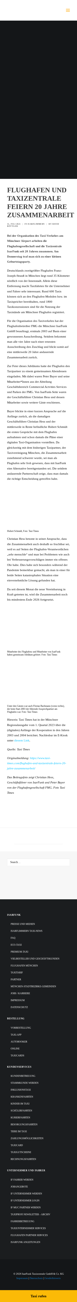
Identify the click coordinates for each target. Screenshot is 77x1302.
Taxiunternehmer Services (28, 1228)
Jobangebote (19, 1186)
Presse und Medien (23, 924)
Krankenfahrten (22, 1096)
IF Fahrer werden (22, 1179)
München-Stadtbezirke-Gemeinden (33, 986)
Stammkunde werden (24, 1083)
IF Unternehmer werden (26, 1193)
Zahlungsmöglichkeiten (27, 1138)
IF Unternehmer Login (25, 1200)
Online (15, 1048)
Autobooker (19, 1041)
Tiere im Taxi (19, 1131)
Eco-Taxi (16, 944)
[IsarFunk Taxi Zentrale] (23, 10)
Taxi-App (16, 1034)
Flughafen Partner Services (29, 1235)
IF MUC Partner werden (26, 1207)
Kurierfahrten (20, 1117)
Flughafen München (24, 965)
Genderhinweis (53, 1278)
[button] (68, 10)
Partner (16, 979)
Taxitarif (17, 972)
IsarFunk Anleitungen (25, 1242)
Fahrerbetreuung (22, 1221)
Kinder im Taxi (20, 1103)
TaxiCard (17, 1145)
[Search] (38, 862)
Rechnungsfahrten (23, 1159)
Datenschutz (19, 1007)
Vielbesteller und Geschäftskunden (35, 958)
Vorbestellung (21, 1027)
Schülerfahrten (21, 1110)
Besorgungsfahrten (24, 1124)
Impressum (18, 1000)
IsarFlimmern (36, 224)
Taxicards (17, 1055)
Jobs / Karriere (20, 993)
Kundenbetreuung (23, 1076)
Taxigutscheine (21, 1152)
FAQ (13, 938)
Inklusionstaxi (21, 1089)
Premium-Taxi (19, 951)
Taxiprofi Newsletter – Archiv (30, 1214)
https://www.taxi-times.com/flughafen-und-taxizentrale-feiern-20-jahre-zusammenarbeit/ (36, 763)
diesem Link (21, 740)
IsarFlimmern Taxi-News (26, 931)
